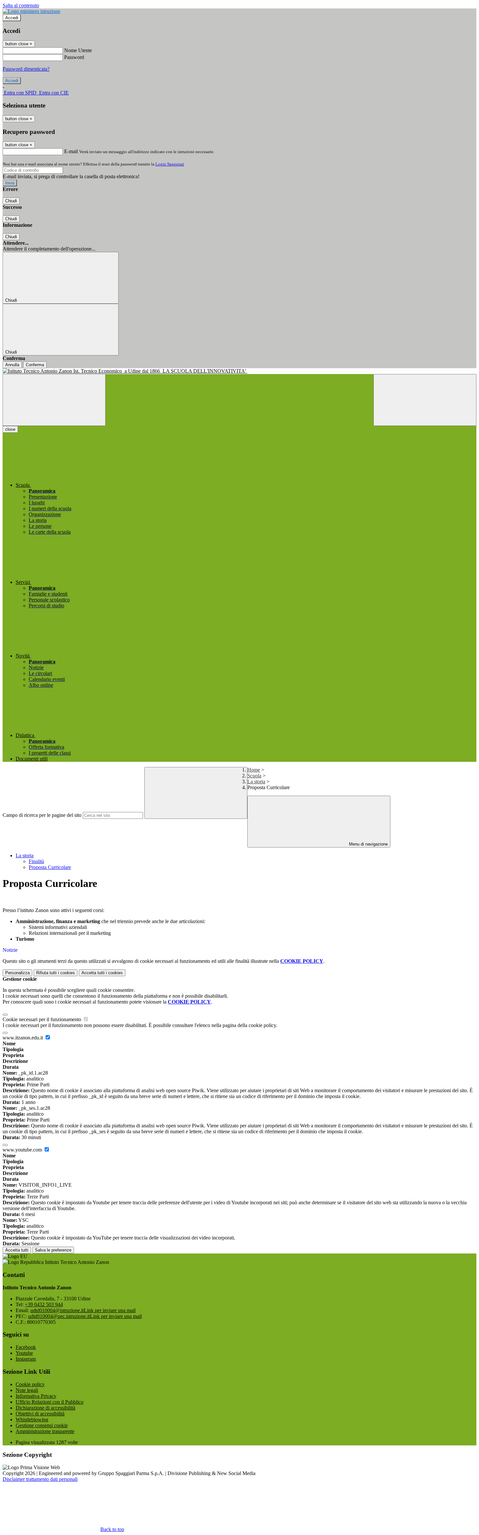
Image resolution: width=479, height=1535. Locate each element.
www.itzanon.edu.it (23, 1037)
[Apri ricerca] (424, 400)
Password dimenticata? (26, 69)
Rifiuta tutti (55, 972)
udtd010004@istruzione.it (83, 1310)
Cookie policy (30, 1384)
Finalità (36, 861)
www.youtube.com (23, 1149)
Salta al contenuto (21, 5)
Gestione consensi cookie (42, 1425)
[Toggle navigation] (54, 400)
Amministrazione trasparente (45, 1431)
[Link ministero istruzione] (31, 11)
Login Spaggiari (169, 164)
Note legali (27, 1390)
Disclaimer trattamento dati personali (40, 1479)
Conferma (35, 364)
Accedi (11, 17)
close (10, 429)
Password (74, 57)
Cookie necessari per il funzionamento (42, 1019)
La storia (256, 781)
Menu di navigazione (368, 844)
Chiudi (11, 200)
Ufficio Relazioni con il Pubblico (49, 1402)
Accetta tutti (102, 972)
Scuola (254, 775)
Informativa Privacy (36, 1396)
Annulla (12, 364)
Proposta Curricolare (50, 867)
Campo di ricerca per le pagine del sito (42, 815)
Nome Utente (78, 50)
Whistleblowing (32, 1419)
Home (253, 770)
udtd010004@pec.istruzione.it (85, 1316)
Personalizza (17, 972)
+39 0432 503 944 (44, 1304)
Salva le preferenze (53, 1250)
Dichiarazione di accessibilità (45, 1408)
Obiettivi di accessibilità (40, 1413)
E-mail (71, 151)
